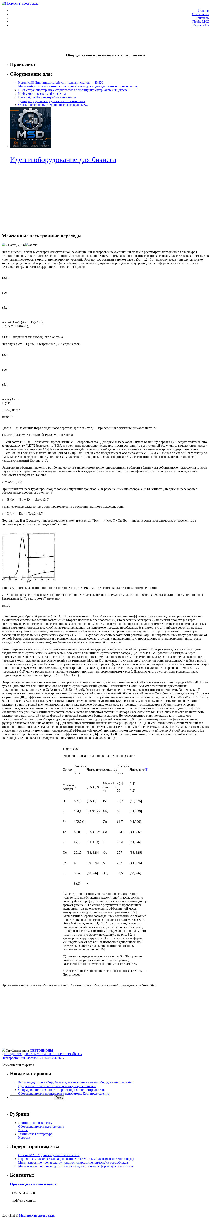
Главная (203, 10)
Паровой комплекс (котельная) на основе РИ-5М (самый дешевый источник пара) (76, 1159)
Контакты (202, 18)
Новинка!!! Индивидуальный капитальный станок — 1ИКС (60, 82)
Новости (24, 1137)
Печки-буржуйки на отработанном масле (47, 97)
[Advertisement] (77, 39)
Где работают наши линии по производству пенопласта (57, 1086)
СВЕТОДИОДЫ (41, 1050)
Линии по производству (35, 1122)
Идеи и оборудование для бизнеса (63, 159)
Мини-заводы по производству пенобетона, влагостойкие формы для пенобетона (75, 1166)
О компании (200, 14)
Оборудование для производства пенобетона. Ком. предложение (63, 1093)
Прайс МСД (200, 21)
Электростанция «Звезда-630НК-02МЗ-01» (32, 1058)
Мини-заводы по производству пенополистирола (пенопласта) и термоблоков (73, 1162)
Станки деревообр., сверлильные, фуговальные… (53, 104)
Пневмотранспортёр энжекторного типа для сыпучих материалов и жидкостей (73, 90)
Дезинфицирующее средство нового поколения (51, 101)
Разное (23, 1130)
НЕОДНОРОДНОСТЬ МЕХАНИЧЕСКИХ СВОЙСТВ (43, 1054)
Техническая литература (35, 1134)
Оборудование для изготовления (41, 1126)
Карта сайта (201, 25)
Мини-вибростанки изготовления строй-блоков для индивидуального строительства (78, 86)
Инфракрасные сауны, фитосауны (42, 93)
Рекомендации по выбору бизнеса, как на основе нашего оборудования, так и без (75, 1082)
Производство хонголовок (33, 1184)
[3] (146, 769)
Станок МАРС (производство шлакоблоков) (49, 1155)
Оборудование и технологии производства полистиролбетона (62, 1090)
